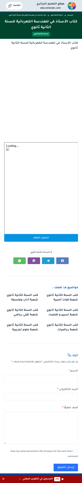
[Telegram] (48, 260)
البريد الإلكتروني (67, 389)
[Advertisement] (41, 96)
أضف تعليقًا (70, 407)
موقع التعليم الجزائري (50, 3)
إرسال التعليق (65, 467)
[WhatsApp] (19, 260)
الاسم (73, 371)
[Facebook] (62, 260)
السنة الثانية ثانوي (41, 34)
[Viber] (34, 260)
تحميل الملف (41, 237)
